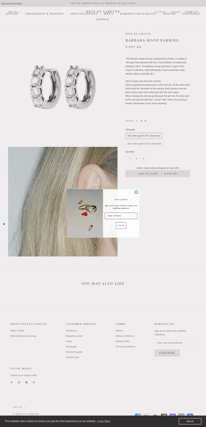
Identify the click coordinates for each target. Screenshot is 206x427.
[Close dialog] (136, 192)
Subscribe (121, 225)
